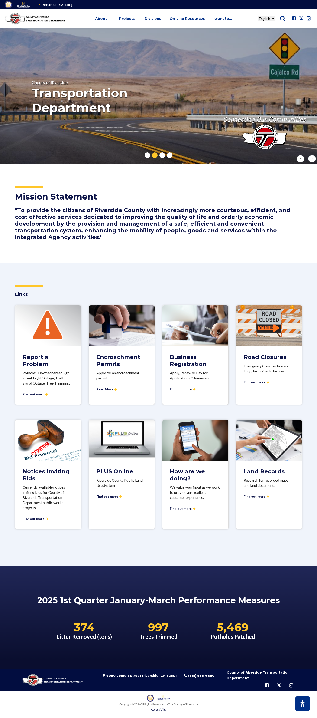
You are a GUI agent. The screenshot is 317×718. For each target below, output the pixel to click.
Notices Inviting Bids (46, 475)
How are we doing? (187, 475)
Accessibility (158, 709)
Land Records (264, 471)
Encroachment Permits (118, 360)
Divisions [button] (153, 18)
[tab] (147, 155)
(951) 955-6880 (201, 676)
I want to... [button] (222, 18)
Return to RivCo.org (57, 5)
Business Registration (188, 360)
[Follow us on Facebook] (294, 18)
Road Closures (265, 357)
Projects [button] (127, 18)
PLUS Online (114, 471)
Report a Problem (35, 360)
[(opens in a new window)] (18, 4)
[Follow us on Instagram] (308, 18)
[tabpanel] (158, 96)
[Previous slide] (300, 158)
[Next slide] (312, 158)
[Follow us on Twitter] (301, 18)
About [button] (101, 18)
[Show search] (282, 18)
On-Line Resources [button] (187, 18)
